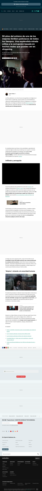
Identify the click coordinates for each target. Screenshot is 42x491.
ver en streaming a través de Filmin (24, 195)
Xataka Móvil (4, 464)
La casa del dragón (5, 446)
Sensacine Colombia (21, 484)
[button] (12, 93)
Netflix (17, 442)
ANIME (17, 11)
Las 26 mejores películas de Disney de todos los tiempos (19, 336)
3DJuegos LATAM (12, 483)
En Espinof (21, 201)
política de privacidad (14, 425)
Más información (28, 489)
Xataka (3, 463)
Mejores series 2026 (12, 416)
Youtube (38, 11)
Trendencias (4, 473)
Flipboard (36, 11)
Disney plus (30, 440)
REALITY (13, 11)
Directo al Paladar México (27, 484)
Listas (30, 442)
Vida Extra (11, 464)
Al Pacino (30, 186)
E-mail (16, 58)
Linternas (30, 446)
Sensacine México (20, 483)
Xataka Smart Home (5, 467)
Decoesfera (4, 475)
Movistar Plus (4, 442)
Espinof (19, 464)
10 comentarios (6, 58)
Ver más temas (5, 449)
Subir (37, 458)
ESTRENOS (9, 11)
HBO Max (30, 444)
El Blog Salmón (12, 473)
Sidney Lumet (20, 188)
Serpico (20, 156)
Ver (21, 376)
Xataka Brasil (4, 484)
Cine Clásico (15, 347)
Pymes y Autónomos (13, 475)
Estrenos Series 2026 (33, 416)
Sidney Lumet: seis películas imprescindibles (25, 203)
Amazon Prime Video (19, 440)
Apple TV (3, 444)
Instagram (32, 11)
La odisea (17, 444)
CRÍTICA (5, 11)
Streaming (21, 347)
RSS (15, 431)
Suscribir (20, 422)
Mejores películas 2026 (19, 416)
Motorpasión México (36, 483)
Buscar (38, 454)
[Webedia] (5, 458)
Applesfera (3, 466)
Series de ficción (5, 440)
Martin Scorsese (29, 103)
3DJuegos (11, 463)
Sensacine (19, 463)
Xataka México (4, 483)
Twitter (40, 11)
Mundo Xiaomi (4, 469)
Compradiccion (4, 476)
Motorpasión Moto (35, 464)
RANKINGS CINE (21, 11)
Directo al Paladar (27, 463)
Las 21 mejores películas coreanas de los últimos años (18, 333)
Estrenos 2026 (27, 416)
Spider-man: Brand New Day (20, 446)
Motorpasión (34, 463)
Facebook (34, 11)
